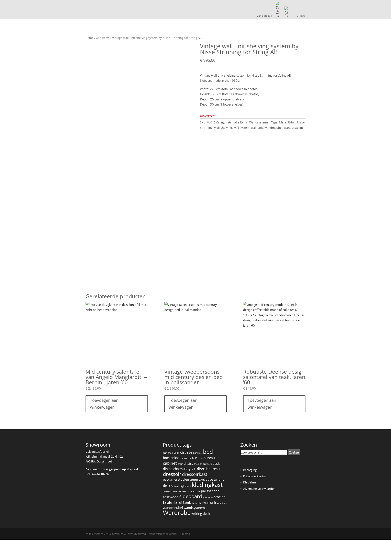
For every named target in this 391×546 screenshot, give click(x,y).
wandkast (222, 503)
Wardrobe (177, 513)
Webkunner (170, 534)
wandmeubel (273, 128)
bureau (209, 458)
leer (184, 491)
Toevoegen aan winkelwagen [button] (104, 403)
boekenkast (172, 458)
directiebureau (208, 469)
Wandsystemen (259, 122)
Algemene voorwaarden (259, 489)
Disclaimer (250, 482)
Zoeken (294, 452)
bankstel (197, 452)
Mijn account (264, 16)
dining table (189, 469)
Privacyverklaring (254, 476)
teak (187, 502)
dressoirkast (194, 474)
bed (208, 451)
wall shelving (223, 128)
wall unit (257, 128)
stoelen (219, 497)
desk (216, 463)
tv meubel (197, 503)
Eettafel (194, 479)
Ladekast (167, 491)
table (167, 502)
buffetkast (197, 458)
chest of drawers (203, 463)
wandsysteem (293, 128)
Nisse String (287, 122)
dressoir (172, 474)
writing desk (200, 513)
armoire (180, 452)
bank (189, 452)
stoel (210, 497)
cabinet (170, 463)
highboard (185, 486)
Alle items (103, 38)
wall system (241, 128)
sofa (205, 497)
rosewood (170, 497)
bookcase (186, 458)
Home (89, 38)
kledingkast (207, 485)
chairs (188, 463)
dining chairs (173, 469)
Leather (177, 491)
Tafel (177, 502)
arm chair (168, 452)
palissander (210, 491)
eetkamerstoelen (176, 479)
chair (180, 463)
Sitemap (185, 534)
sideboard (190, 496)
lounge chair (193, 491)
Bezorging (250, 470)
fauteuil (175, 486)
